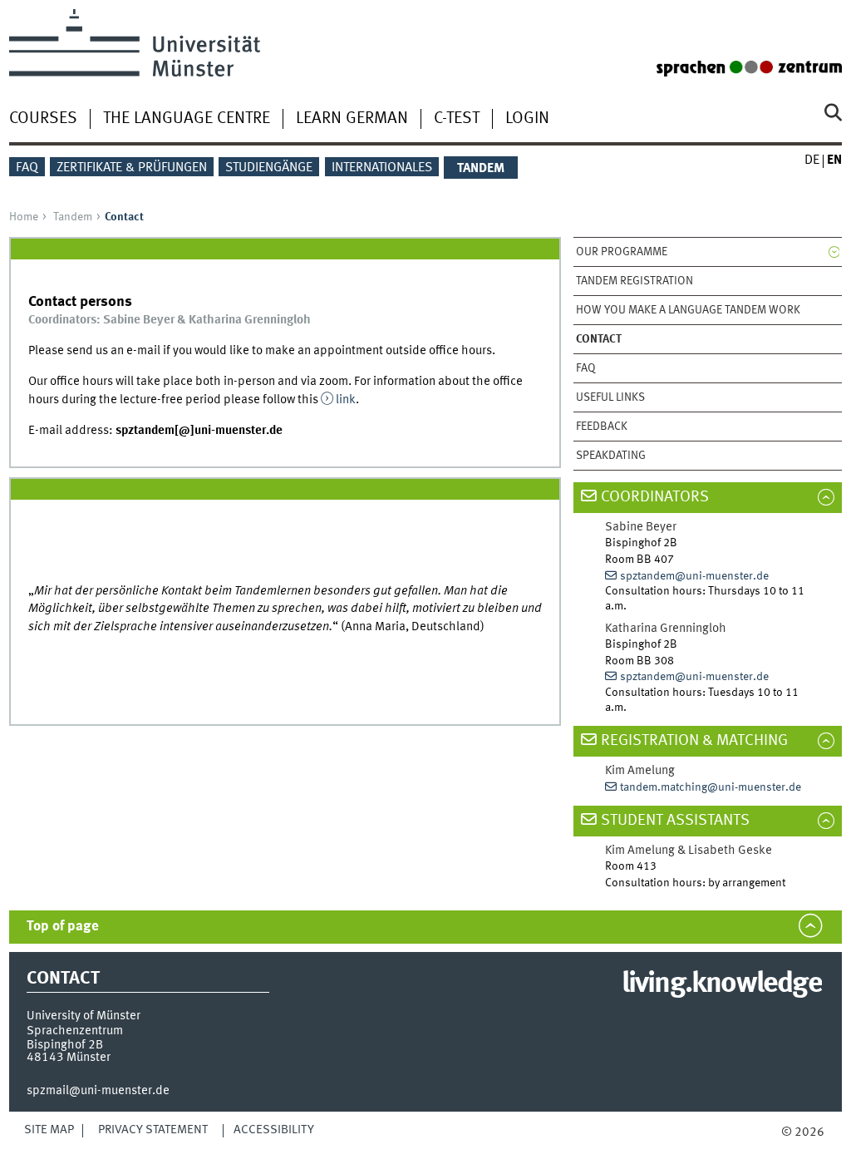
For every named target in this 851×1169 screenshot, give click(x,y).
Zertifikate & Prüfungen (132, 168)
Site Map (49, 1130)
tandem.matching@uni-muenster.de (710, 787)
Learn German (352, 119)
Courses (43, 119)
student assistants (675, 820)
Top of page (63, 927)
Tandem (72, 217)
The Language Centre (186, 119)
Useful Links (610, 397)
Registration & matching (694, 740)
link (346, 400)
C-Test (457, 119)
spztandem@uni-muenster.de (694, 576)
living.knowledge (722, 984)
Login (527, 119)
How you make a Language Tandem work (688, 310)
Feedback (601, 426)
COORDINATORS (655, 497)
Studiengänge (268, 168)
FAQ (27, 168)
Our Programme (621, 252)
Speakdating (611, 455)
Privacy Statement (153, 1130)
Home (23, 217)
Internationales (382, 168)
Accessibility (274, 1130)
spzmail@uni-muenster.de (98, 1090)
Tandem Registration (634, 281)
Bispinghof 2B (65, 1045)
